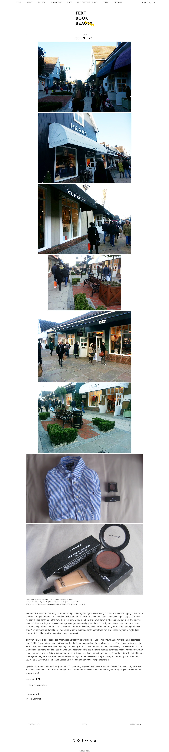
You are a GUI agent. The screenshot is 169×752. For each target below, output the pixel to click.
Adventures (36, 685)
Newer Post (34, 724)
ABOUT (30, 2)
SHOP (69, 2)
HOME (18, 2)
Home (84, 724)
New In (44, 685)
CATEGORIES (56, 2)
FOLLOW (41, 2)
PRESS (105, 2)
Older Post (135, 724)
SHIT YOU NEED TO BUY (87, 2)
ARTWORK (118, 2)
